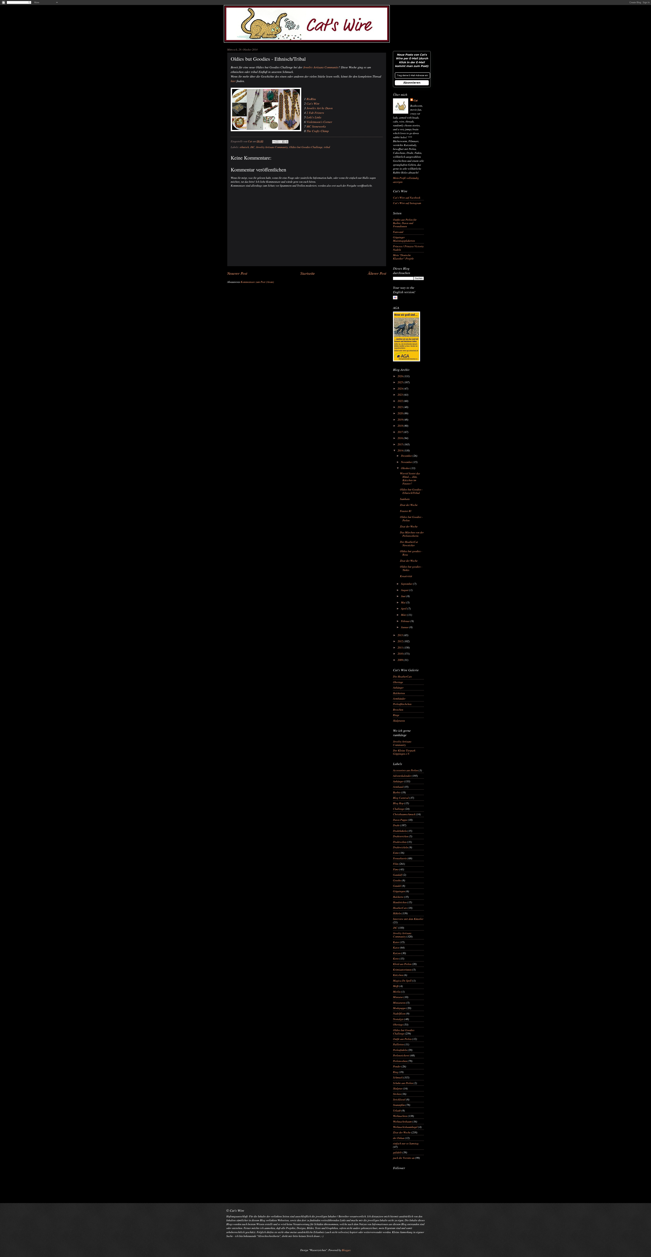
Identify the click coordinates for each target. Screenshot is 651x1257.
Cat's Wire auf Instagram (407, 203)
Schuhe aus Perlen (403, 1083)
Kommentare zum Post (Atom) (257, 282)
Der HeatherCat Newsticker (409, 543)
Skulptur (397, 1088)
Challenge (398, 808)
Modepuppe (399, 1008)
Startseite (307, 273)
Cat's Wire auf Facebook (406, 197)
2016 (401, 438)
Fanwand (398, 232)
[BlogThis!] (277, 141)
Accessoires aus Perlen (405, 770)
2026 (401, 376)
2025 (401, 382)
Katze (396, 947)
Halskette (398, 896)
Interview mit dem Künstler (408, 919)
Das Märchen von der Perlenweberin (412, 533)
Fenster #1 (405, 511)
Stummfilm (399, 1105)
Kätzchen (398, 975)
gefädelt (397, 1152)
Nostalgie (398, 1019)
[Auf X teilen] (280, 141)
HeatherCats (400, 908)
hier (233, 81)
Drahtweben (400, 842)
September (407, 583)
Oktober (406, 468)
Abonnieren (411, 82)
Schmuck (398, 1077)
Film (395, 863)
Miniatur (398, 997)
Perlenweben (400, 1061)
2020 (401, 413)
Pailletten (398, 1044)
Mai (403, 602)
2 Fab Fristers (315, 113)
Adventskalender (402, 775)
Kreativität (406, 576)
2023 (401, 394)
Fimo (396, 869)
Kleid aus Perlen (402, 964)
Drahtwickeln (400, 847)
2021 (401, 407)
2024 (401, 388)
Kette (396, 958)
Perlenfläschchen (402, 704)
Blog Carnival (401, 797)
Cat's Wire (313, 103)
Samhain (405, 499)
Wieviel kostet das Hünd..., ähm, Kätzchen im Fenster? (410, 478)
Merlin (397, 991)
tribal (327, 147)
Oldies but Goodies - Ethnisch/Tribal (411, 491)
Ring (395, 1072)
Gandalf (397, 874)
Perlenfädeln (400, 1050)
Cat (416, 100)
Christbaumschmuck (404, 814)
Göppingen (399, 891)
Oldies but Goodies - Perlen (411, 518)
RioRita (311, 99)
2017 (401, 432)
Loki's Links (314, 117)
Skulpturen (399, 720)
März (404, 614)
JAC (252, 147)
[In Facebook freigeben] (283, 141)
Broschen (398, 709)
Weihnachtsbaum (402, 1121)
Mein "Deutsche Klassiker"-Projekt (403, 256)
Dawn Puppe (400, 819)
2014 (401, 450)
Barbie (396, 792)
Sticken (397, 1094)
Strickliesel (399, 1099)
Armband (398, 786)
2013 (401, 635)
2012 (401, 641)
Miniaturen (399, 1002)
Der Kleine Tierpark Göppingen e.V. (404, 752)
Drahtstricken (400, 836)
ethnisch (244, 147)
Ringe (396, 715)
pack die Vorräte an (404, 1157)
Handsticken (400, 902)
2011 (401, 647)
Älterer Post (377, 273)
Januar (405, 627)
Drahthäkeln (400, 831)
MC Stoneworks (316, 126)
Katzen (397, 953)
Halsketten (399, 693)
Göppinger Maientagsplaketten (404, 238)
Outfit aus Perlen (402, 1039)
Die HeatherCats (402, 676)
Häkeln (397, 913)
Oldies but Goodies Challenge (305, 147)
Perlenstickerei (401, 1055)
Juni (403, 596)
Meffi (396, 986)
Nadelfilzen (399, 1013)
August (405, 590)
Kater (396, 942)
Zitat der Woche (409, 505)
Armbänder (399, 698)
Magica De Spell (402, 980)
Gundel (397, 885)
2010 (401, 653)
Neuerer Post (237, 273)
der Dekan (398, 1138)
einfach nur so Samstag (406, 1143)
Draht (396, 825)
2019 (401, 419)
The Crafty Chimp (318, 131)
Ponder (397, 1066)
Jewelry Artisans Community (321, 67)
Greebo (397, 880)
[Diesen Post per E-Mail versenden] (273, 141)
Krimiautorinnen (402, 969)
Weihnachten (400, 1116)
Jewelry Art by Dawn (320, 108)
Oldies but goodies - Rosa (411, 552)
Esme (396, 852)
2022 (401, 401)
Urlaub (397, 1110)
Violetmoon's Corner (319, 122)
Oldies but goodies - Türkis (411, 568)
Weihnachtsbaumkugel (405, 1127)
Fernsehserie (400, 858)
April (404, 608)
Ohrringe (398, 682)
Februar (405, 621)
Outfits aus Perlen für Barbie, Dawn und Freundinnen (405, 223)
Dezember (407, 455)
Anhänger (398, 687)
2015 (401, 444)
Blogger (346, 1250)
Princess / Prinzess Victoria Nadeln (408, 247)
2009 (401, 660)
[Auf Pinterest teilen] (286, 141)
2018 (401, 425)
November (407, 462)
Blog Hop (398, 803)
